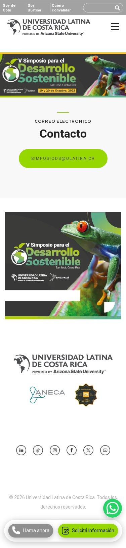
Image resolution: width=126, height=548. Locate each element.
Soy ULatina (34, 7)
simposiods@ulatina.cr (63, 158)
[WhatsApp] (112, 508)
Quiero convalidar (61, 7)
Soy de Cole (9, 7)
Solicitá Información (93, 530)
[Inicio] (48, 26)
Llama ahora (36, 530)
